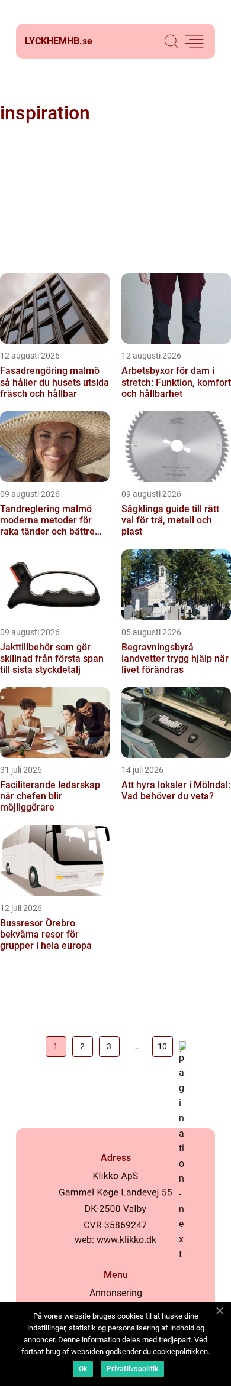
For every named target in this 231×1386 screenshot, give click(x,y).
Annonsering (115, 1293)
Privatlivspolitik (132, 1369)
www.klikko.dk (126, 1239)
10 (162, 1046)
